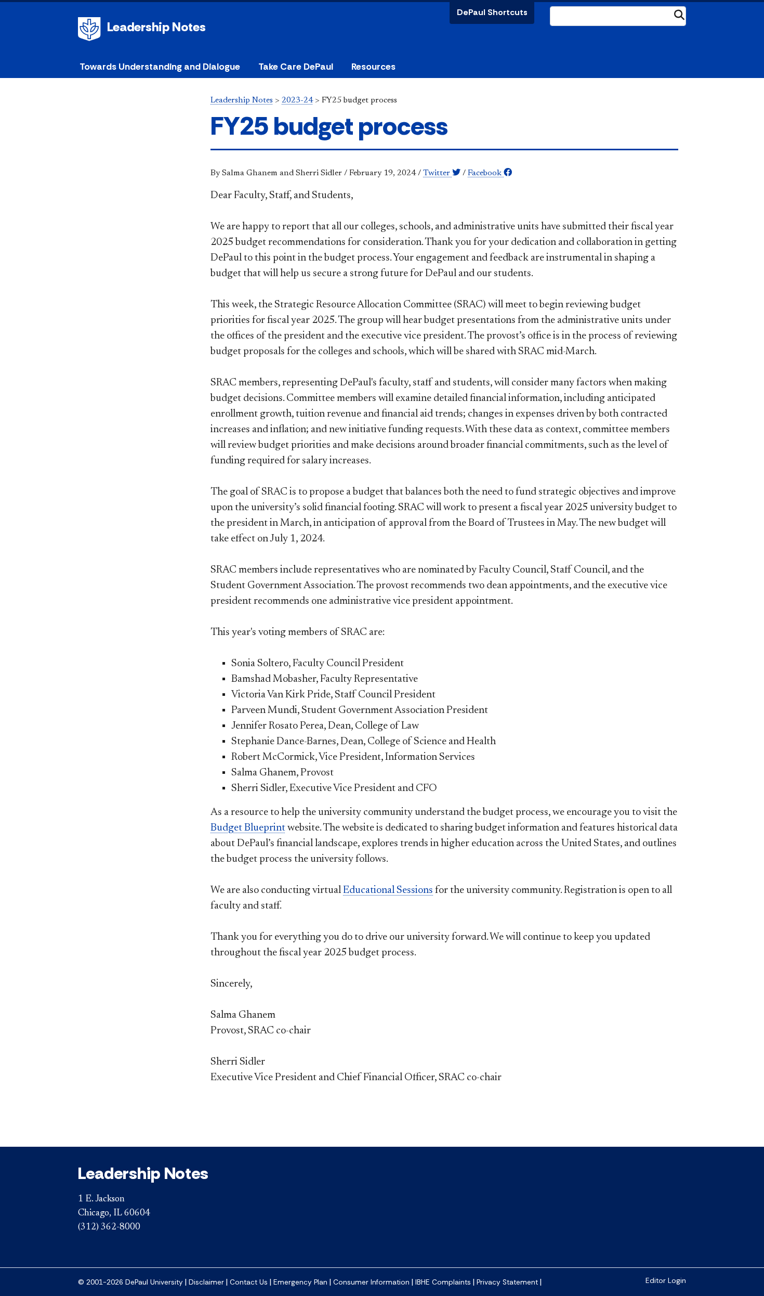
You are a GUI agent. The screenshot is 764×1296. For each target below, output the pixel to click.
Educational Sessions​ (388, 890)
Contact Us (249, 1282)
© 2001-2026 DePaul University (130, 1282)
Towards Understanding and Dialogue (160, 66)
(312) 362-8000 (109, 1227)
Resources (373, 66)
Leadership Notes (156, 27)
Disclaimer (206, 1282)
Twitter (437, 173)
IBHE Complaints (443, 1282)
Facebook (486, 173)
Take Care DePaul (295, 66)
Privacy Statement (507, 1282)
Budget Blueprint (247, 828)
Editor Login (666, 1280)
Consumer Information (371, 1282)
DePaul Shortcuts (492, 12)
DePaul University (91, 29)
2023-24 (297, 100)
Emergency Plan (300, 1282)
